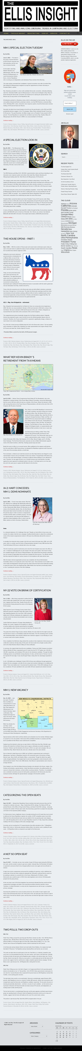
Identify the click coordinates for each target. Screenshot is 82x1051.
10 (57, 1033)
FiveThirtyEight (74, 208)
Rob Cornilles (45, 1004)
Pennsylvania (72, 237)
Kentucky (63, 221)
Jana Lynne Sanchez (38, 223)
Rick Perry (14, 226)
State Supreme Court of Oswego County (25, 677)
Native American (24, 783)
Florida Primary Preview (66, 191)
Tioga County (39, 677)
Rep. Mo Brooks (22, 476)
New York (70, 233)
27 (66, 1037)
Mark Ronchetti (15, 783)
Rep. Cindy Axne (28, 578)
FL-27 (4, 838)
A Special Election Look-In (20, 139)
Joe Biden (75, 219)
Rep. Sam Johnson (33, 915)
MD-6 (48, 838)
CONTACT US (65, 33)
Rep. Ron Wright (45, 224)
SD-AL (31, 842)
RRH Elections (21, 129)
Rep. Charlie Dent (41, 840)
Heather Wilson (14, 223)
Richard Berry (16, 784)
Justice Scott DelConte (35, 674)
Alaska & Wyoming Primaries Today (69, 189)
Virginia (67, 250)
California (66, 205)
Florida (45, 904)
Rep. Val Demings (13, 346)
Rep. (18, 676)
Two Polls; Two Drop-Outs (20, 929)
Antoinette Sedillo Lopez (46, 124)
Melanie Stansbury (8, 127)
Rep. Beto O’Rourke (35, 908)
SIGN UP (45, 33)
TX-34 (20, 346)
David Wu (22, 1002)
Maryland (23, 906)
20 (66, 1035)
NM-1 (21, 127)
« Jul (56, 1040)
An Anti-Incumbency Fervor (67, 181)
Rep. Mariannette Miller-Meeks (40, 578)
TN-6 (37, 842)
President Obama (66, 240)
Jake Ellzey (29, 223)
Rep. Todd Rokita (13, 917)
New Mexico (16, 127)
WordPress (37, 1048)
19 (63, 1035)
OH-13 (14, 343)
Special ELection (29, 124)
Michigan (72, 223)
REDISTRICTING (33, 33)
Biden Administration (45, 221)
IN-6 (16, 838)
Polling (23, 124)
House (19, 124)
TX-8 (27, 477)
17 (57, 1035)
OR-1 (26, 1004)
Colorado (40, 904)
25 (60, 1037)
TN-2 (34, 842)
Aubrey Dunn (6, 126)
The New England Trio (66, 166)
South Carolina (66, 248)
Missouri (74, 225)
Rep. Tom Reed (39, 476)
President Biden (37, 127)
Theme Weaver (57, 1048)
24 (57, 1037)
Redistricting (27, 341)
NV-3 (17, 840)
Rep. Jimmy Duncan (32, 912)
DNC (9, 341)
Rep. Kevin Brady (41, 474)
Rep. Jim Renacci (22, 912)
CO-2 (28, 836)
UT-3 (48, 842)
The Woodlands (21, 477)
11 (60, 1033)
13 (66, 1033)
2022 (9, 470)
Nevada (43, 906)
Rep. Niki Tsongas (12, 915)
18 (60, 1035)
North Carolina (68, 235)
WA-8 (51, 842)
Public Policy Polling (37, 1004)
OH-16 (20, 840)
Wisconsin (65, 252)
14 (69, 1033)
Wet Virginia (9, 919)
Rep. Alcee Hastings (30, 343)
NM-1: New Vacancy (15, 689)
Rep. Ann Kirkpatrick (41, 343)
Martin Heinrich (11, 1004)
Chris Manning (14, 126)
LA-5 (46, 674)
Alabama (63, 203)
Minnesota (64, 225)
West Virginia (73, 250)
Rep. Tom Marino (24, 842)
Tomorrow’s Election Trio (66, 176)
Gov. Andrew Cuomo (45, 470)
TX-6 (45, 226)
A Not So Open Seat (15, 854)
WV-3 (4, 843)
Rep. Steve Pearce (44, 915)
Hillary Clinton (30, 126)
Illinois (69, 217)
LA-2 (4, 472)
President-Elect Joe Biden (45, 783)
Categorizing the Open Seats (22, 795)
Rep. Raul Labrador (23, 915)
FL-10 (41, 341)
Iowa (43, 576)
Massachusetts (30, 906)
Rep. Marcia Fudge (45, 345)
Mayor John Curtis (41, 838)
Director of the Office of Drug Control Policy (41, 836)
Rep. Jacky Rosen (39, 910)
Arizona (29, 904)
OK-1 (24, 840)
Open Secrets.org (28, 127)
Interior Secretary (38, 126)
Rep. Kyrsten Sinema (15, 913)
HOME (6, 33)
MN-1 (6, 840)
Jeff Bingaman (44, 1002)
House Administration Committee (30, 576)
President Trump (36, 224)
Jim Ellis (37, 129)
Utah (62, 250)
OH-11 (10, 343)
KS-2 (31, 838)
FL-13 (45, 341)
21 (69, 1035)
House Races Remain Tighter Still (69, 194)
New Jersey (73, 231)
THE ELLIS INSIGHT (18, 33)
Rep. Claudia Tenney (37, 676)
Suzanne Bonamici (7, 1006)
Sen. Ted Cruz (28, 226)
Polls (13, 1002)
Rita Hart (12, 677)
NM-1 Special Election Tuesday (23, 47)
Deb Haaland (6, 223)
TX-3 (44, 842)
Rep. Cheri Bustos (14, 345)
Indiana (11, 906)
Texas (42, 226)
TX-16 (41, 842)
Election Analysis (12, 124)
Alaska (68, 203)
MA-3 (34, 838)
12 (63, 1033)
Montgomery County (11, 472)
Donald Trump (22, 126)
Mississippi (69, 225)
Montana (72, 227)
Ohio (18, 908)
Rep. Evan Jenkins (15, 910)
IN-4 (14, 838)
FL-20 (49, 341)
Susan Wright (36, 226)
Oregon (30, 1004)
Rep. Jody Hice (33, 474)
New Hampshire (66, 230)
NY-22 (11, 676)
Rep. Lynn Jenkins (35, 913)
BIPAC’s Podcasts (65, 52)
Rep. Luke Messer (25, 913)
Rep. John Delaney (43, 912)
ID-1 (11, 838)
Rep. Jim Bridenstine (11, 912)
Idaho (4, 906)
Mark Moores (46, 126)
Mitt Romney (65, 227)
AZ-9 (32, 904)
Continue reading (8, 120)
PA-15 (34, 840)
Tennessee (32, 917)
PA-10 (27, 840)
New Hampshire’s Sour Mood (67, 179)
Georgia (64, 214)
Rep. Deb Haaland (12, 129)
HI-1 (8, 838)
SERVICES (53, 33)
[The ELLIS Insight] (41, 16)
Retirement (27, 470)
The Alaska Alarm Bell (66, 173)
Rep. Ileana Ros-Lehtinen (12, 842)
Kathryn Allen (26, 838)
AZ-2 (38, 341)
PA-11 (31, 840)
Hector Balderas (36, 1002)
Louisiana (68, 221)
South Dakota (25, 917)
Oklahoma (26, 908)
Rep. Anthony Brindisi (25, 676)
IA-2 (40, 576)
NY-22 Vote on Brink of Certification (27, 590)
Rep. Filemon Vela (34, 345)
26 (63, 1037)
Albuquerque (39, 781)
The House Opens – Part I (18, 238)
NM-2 (13, 840)
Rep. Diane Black (44, 908)
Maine (72, 221)
